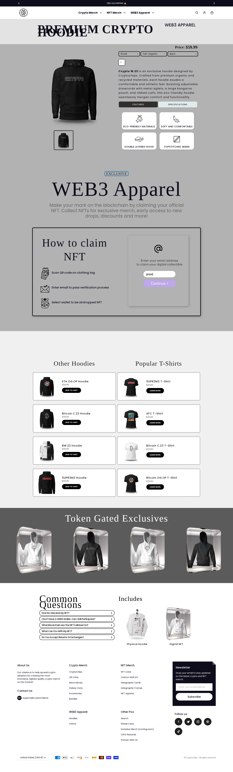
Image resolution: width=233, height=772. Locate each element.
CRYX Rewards (128, 734)
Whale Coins (127, 723)
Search (124, 718)
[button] (197, 12)
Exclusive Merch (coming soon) (137, 729)
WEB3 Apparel (140, 13)
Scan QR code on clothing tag (73, 273)
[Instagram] (198, 721)
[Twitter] (188, 721)
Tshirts (72, 723)
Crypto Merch (88, 13)
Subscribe (194, 697)
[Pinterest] (207, 721)
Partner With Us (129, 740)
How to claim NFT (74, 250)
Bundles (73, 698)
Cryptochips (75, 671)
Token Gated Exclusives (116, 518)
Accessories (75, 693)
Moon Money (76, 682)
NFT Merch (114, 13)
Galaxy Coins (76, 688)
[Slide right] (214, 3)
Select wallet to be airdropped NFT (77, 302)
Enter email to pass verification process (80, 287)
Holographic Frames (131, 688)
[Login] (204, 12)
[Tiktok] (178, 731)
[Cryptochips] (23, 13)
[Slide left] (18, 3)
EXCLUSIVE (116, 174)
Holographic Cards (131, 682)
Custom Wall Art (129, 677)
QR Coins (73, 677)
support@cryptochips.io (35, 697)
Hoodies (73, 718)
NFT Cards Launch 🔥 (116, 3)
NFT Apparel (127, 693)
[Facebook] (178, 721)
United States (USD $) (31, 757)
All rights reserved (207, 757)
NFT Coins (126, 671)
